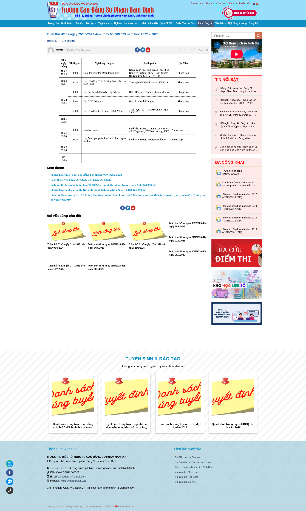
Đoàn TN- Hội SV (185, 23)
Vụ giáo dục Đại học (185, 482)
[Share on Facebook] (137, 49)
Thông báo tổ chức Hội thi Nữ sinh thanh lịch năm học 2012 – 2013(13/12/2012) (98, 189)
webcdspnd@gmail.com (72, 476)
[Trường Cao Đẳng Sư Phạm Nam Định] (101, 9)
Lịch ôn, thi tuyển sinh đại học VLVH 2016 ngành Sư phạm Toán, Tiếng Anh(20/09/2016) (103, 185)
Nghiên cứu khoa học (126, 23)
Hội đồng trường (237, 23)
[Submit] (258, 35)
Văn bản (219, 23)
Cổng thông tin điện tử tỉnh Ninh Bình (194, 467)
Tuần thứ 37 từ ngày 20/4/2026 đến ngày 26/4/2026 (80, 179)
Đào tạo (90, 23)
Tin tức (80, 23)
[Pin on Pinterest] (148, 49)
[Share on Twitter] (142, 49)
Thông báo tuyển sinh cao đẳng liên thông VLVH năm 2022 (86, 174)
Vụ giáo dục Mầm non (186, 472)
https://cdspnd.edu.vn (73, 480)
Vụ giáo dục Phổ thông (186, 477)
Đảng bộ (253, 23)
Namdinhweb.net (125, 506)
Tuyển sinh (104, 23)
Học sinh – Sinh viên (216, 3)
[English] (254, 3)
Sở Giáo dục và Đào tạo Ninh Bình (193, 462)
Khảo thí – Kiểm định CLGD (157, 23)
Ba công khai (197, 3)
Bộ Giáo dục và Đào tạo (187, 457)
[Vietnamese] (257, 3)
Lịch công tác (205, 23)
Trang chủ (53, 23)
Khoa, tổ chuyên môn (239, 3)
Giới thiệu (66, 23)
